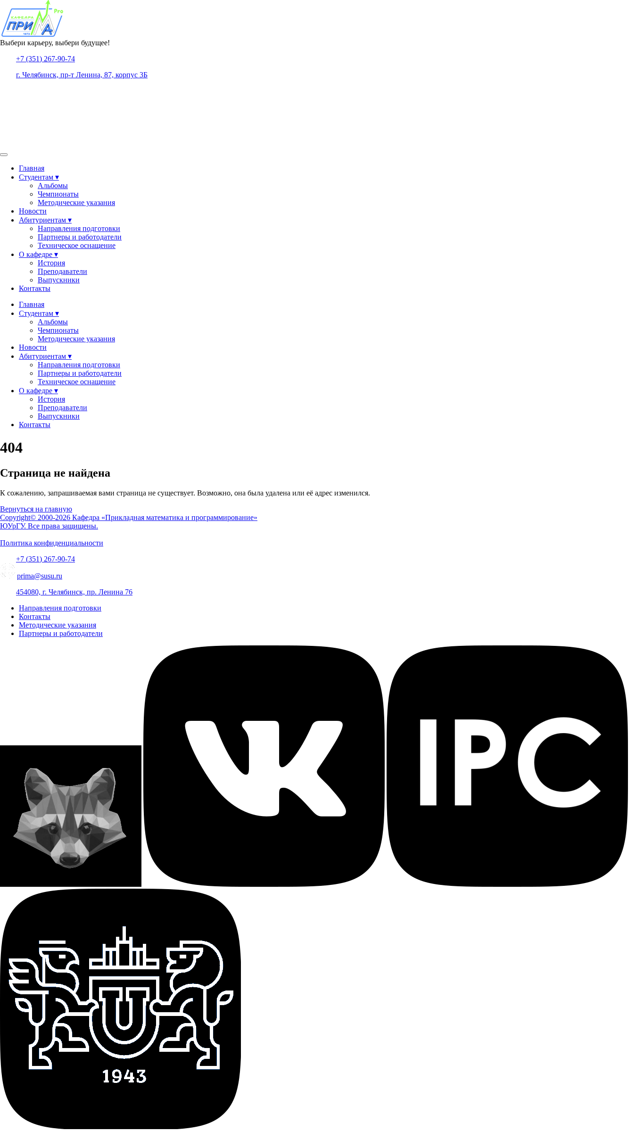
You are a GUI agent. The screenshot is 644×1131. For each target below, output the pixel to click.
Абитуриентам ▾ (45, 220)
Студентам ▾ (39, 177)
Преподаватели (62, 271)
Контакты (34, 288)
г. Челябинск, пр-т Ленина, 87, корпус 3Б (82, 75)
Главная (31, 168)
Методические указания (76, 202)
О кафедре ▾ (38, 254)
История (51, 263)
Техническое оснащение (77, 245)
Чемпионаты (58, 194)
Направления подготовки (79, 228)
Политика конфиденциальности (51, 543)
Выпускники (59, 280)
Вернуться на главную (36, 509)
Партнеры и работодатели (80, 237)
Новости (33, 211)
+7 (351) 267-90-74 (45, 59)
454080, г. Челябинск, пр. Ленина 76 (74, 592)
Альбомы (53, 186)
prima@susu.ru (39, 576)
